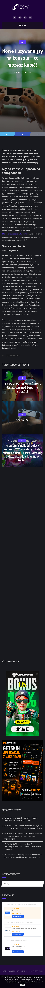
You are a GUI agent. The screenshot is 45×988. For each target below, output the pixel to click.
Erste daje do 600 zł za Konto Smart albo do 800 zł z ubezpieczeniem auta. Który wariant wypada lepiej (23, 836)
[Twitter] (20, 17)
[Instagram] (25, 17)
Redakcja (17, 72)
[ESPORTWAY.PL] (21, 7)
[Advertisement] (22, 98)
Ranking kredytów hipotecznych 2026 (18, 922)
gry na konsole (12, 356)
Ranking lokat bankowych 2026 (15, 940)
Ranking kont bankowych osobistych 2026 (20, 904)
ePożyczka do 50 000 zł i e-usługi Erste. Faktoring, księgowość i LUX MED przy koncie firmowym (22, 846)
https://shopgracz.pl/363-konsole (15, 234)
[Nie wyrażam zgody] (42, 981)
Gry (22, 42)
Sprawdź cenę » (17, 916)
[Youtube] (30, 17)
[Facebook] (14, 17)
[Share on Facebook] (22, 134)
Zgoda (22, 985)
